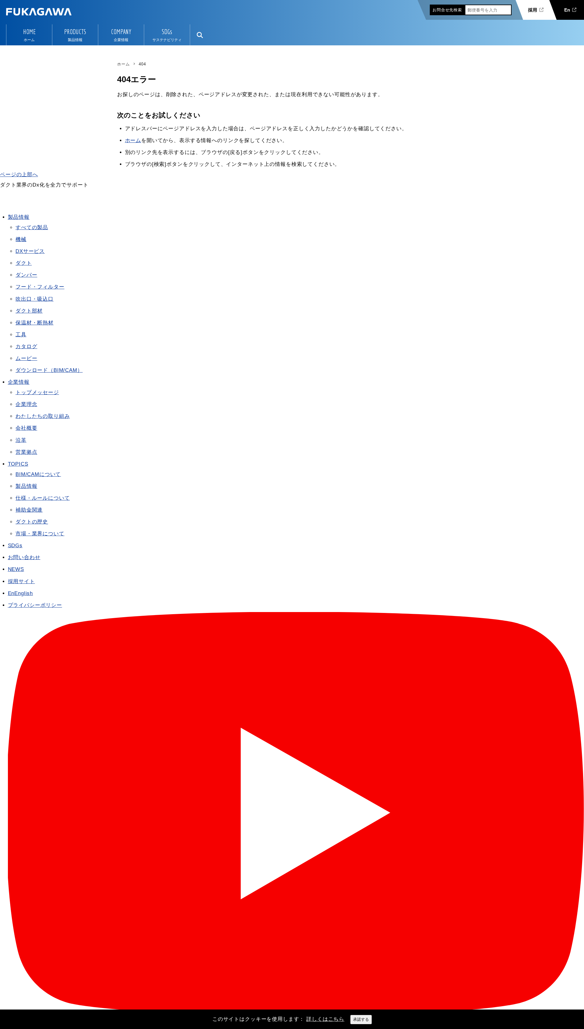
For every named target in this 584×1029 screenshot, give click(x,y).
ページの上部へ (19, 174)
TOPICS (18, 464)
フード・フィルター (40, 287)
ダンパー (26, 275)
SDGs (167, 31)
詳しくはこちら (325, 1019)
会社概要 (26, 428)
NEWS (16, 569)
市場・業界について (40, 534)
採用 (532, 9)
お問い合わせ (24, 557)
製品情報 (19, 217)
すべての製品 (32, 227)
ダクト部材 (29, 311)
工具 (21, 335)
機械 (21, 239)
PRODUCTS (75, 31)
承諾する (361, 1019)
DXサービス (30, 251)
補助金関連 (29, 510)
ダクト (24, 263)
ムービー (26, 358)
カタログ (26, 346)
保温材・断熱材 (35, 323)
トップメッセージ (37, 392)
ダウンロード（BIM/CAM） (49, 370)
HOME (29, 31)
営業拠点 (26, 452)
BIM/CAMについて (38, 474)
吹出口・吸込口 (35, 299)
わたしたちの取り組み (43, 416)
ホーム (133, 140)
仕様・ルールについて (43, 498)
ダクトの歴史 (32, 522)
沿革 (21, 440)
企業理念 (26, 404)
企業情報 (19, 382)
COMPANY (121, 31)
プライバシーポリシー (35, 605)
